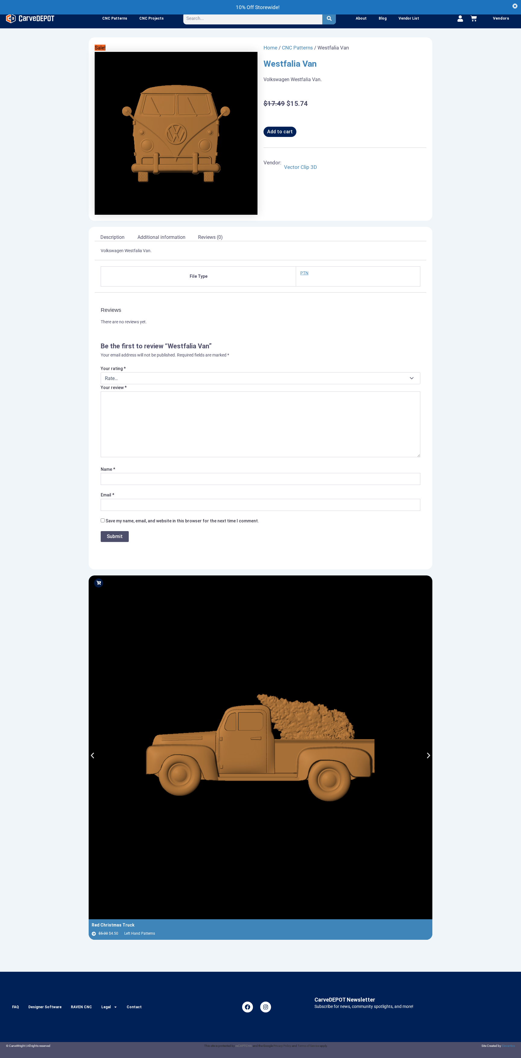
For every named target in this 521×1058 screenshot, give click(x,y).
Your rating (113, 368)
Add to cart (280, 132)
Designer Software (45, 1007)
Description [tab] (112, 237)
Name (108, 469)
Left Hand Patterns (139, 933)
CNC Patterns (114, 18)
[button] (92, 755)
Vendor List (409, 18)
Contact (134, 1007)
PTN (304, 273)
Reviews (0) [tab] (210, 237)
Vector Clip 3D (300, 167)
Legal (106, 1007)
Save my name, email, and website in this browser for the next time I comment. (182, 520)
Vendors (501, 18)
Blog (383, 18)
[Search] (329, 18)
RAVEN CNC (81, 1007)
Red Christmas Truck (113, 925)
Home (270, 48)
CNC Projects (151, 18)
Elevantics (508, 1045)
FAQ (15, 1007)
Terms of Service (308, 1045)
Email (107, 495)
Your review (114, 387)
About (361, 18)
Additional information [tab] (161, 237)
